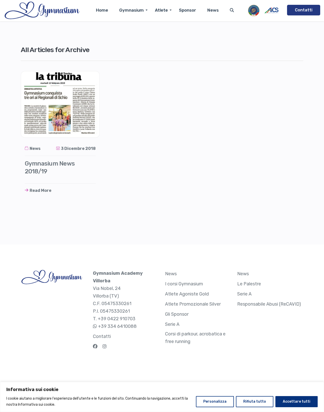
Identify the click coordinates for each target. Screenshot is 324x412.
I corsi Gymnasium (184, 284)
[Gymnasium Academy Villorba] (42, 10)
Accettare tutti (296, 401)
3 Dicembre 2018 (78, 148)
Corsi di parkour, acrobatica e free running (195, 337)
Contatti (303, 10)
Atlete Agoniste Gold (187, 294)
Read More (40, 190)
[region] (162, 397)
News (213, 10)
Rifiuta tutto (254, 401)
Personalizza (215, 401)
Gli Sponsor (177, 314)
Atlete (161, 10)
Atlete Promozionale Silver (193, 304)
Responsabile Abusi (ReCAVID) (269, 304)
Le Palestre (249, 284)
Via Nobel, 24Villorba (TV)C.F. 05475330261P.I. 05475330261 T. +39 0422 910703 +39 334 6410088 (118, 299)
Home (102, 10)
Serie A (172, 324)
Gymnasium (131, 10)
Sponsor (187, 10)
